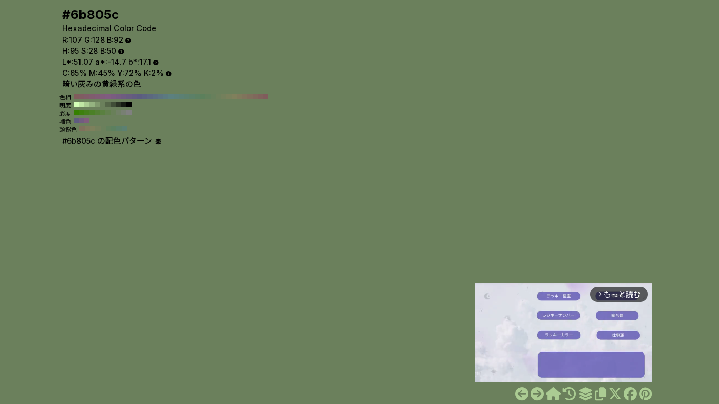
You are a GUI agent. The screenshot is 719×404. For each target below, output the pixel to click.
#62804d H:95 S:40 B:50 (108, 112)
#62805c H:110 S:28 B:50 (208, 96)
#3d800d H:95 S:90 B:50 (81, 112)
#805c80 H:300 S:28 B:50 (108, 96)
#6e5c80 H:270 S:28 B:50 (123, 96)
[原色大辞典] (553, 394)
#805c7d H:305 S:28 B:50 (86, 120)
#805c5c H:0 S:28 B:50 (265, 96)
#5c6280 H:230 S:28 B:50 (144, 96)
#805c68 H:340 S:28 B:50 (86, 96)
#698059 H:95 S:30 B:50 (113, 112)
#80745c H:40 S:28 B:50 (244, 96)
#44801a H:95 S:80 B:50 (86, 112)
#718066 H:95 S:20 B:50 (118, 112)
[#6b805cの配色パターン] (585, 394)
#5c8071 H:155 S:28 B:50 (124, 128)
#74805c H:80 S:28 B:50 (223, 96)
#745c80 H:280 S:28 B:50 (118, 96)
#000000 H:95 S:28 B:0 (129, 104)
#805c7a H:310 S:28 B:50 (102, 96)
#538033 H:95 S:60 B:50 (97, 112)
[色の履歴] (569, 394)
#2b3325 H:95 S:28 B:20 (118, 104)
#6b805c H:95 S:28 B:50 (102, 104)
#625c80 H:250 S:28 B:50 (134, 96)
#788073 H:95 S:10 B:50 (123, 112)
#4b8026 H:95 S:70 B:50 (92, 112)
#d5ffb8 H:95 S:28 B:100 (76, 104)
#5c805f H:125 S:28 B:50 (113, 128)
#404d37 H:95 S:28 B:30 (113, 104)
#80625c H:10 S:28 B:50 (260, 96)
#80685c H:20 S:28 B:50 (255, 96)
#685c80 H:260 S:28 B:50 (129, 96)
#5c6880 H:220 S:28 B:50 (150, 96)
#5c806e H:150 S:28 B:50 (186, 96)
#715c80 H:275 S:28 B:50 (81, 120)
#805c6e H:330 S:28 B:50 (92, 96)
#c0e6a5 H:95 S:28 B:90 (81, 104)
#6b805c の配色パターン (108, 141)
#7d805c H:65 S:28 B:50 (92, 128)
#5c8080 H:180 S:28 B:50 (171, 96)
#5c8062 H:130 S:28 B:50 (197, 96)
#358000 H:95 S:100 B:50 (76, 112)
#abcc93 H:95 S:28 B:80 (86, 104)
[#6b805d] (537, 394)
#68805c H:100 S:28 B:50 (213, 96)
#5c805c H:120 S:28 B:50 (202, 96)
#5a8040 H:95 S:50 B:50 (102, 112)
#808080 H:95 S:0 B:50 (129, 112)
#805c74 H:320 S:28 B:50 (97, 96)
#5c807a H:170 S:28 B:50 (176, 96)
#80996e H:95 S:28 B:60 (97, 104)
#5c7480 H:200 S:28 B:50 (160, 96)
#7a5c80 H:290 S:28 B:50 (113, 96)
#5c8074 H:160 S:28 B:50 (181, 96)
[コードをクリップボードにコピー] (600, 394)
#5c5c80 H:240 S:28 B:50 (139, 96)
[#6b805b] (521, 394)
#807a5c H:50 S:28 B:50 (239, 96)
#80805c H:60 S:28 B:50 (234, 96)
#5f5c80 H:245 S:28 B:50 (76, 120)
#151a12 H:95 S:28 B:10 (123, 104)
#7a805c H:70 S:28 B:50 (229, 96)
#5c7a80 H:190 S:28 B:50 (165, 96)
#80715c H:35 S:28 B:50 (82, 128)
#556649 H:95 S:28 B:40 (108, 104)
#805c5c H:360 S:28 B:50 (76, 96)
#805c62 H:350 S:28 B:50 (81, 96)
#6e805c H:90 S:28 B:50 (218, 96)
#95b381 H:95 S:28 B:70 (92, 104)
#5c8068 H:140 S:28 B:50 (192, 96)
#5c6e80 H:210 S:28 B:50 (155, 96)
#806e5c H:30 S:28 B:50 (250, 96)
